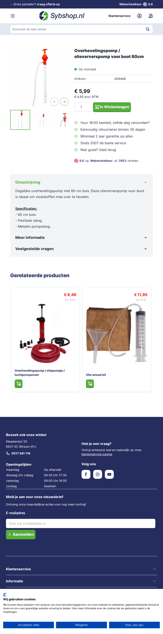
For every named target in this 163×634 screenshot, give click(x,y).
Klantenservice (119, 16)
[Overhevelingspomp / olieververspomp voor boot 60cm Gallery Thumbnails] (40, 120)
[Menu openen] (12, 15)
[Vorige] (55, 102)
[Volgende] (64, 102)
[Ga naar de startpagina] (62, 16)
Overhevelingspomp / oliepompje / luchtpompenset (40, 373)
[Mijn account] (139, 16)
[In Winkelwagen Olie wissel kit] (90, 383)
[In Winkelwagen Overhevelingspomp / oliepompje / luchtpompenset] (18, 383)
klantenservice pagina (97, 454)
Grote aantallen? (36, 4)
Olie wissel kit (96, 375)
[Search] (148, 29)
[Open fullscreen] (40, 77)
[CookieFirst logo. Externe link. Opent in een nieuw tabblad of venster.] (4, 595)
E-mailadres (15, 513)
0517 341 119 (20, 453)
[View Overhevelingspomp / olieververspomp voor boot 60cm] (20, 120)
